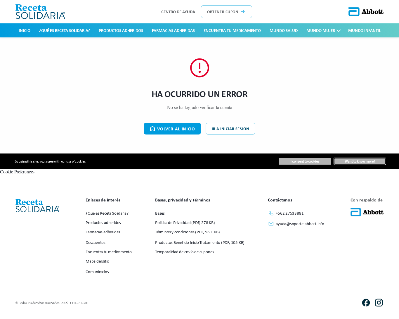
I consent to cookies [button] (305, 161)
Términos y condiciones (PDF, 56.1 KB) (187, 231)
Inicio (24, 30)
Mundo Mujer (320, 30)
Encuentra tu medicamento (232, 30)
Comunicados (97, 271)
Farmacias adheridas (173, 30)
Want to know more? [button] (360, 161)
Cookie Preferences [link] (17, 171)
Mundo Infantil (364, 30)
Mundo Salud (284, 30)
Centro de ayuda (178, 11)
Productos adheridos (121, 30)
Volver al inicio (176, 128)
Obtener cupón (222, 11)
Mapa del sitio (97, 260)
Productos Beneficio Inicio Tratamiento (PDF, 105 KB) (199, 242)
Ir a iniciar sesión (230, 128)
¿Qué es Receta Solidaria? (64, 30)
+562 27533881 (289, 213)
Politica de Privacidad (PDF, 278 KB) (185, 222)
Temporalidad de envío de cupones (184, 251)
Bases (160, 213)
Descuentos (95, 242)
